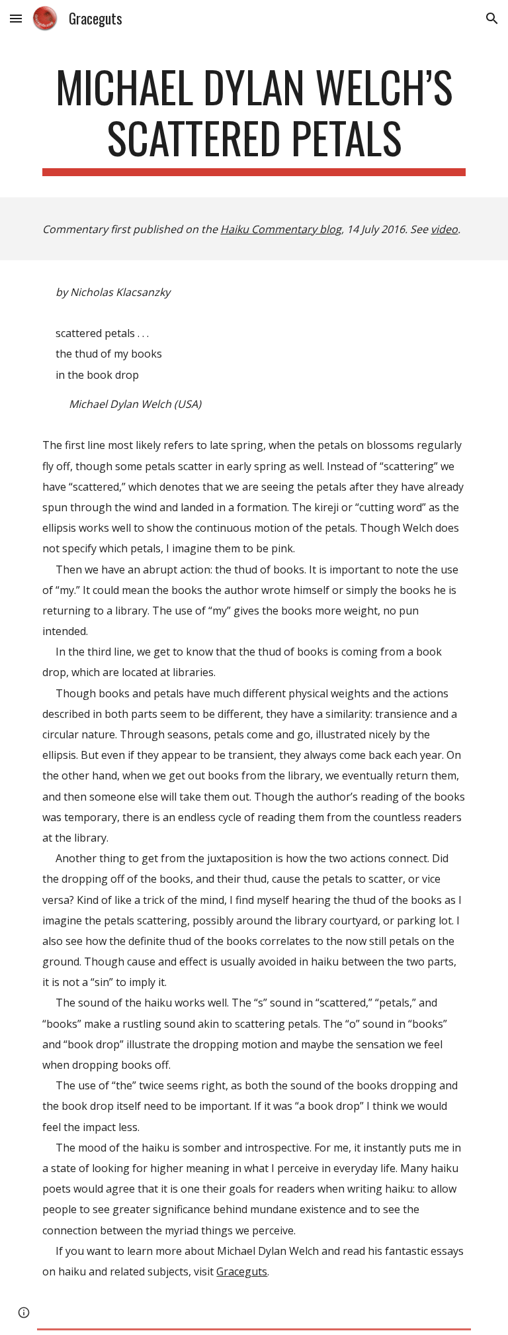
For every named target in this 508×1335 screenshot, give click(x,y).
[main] (253, 118)
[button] (16, 18)
